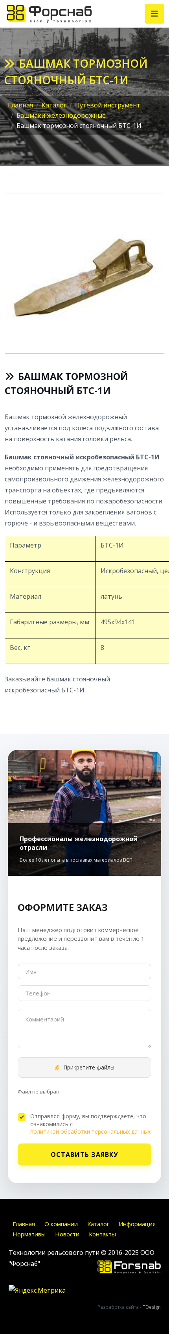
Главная (24, 1224)
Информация (137, 1224)
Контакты (102, 1234)
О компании (61, 1224)
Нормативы (29, 1234)
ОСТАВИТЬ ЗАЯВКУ (84, 1154)
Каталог (98, 1224)
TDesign (152, 1307)
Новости (67, 1234)
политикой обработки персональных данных (90, 1131)
